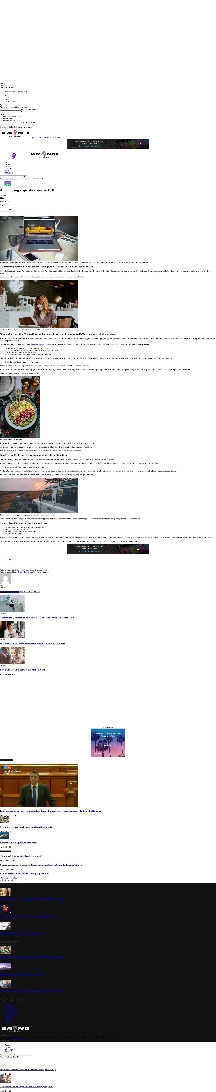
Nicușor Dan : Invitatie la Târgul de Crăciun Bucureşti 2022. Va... (30, 916)
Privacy (7, 1047)
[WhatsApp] (45, 209)
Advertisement (9, 1049)
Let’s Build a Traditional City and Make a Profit (22, 670)
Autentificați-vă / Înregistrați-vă (15, 91)
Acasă (2, 179)
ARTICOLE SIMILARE (9, 592)
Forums (7, 97)
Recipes (14, 179)
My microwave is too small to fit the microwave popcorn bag (28, 1069)
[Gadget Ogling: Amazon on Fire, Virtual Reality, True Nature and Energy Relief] (12, 611)
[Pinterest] (36, 209)
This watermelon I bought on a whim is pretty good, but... (26, 1086)
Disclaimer (8, 1045)
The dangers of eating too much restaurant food (30, 570)
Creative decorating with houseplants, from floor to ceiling (27, 827)
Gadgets (7, 167)
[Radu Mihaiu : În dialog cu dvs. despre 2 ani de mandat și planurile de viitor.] (5, 929)
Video (6, 171)
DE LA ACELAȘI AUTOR (29, 592)
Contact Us (8, 1051)
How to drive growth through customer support (22, 974)
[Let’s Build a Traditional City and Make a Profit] (12, 663)
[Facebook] (20, 209)
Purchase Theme (10, 101)
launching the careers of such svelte (30, 344)
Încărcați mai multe (7, 880)
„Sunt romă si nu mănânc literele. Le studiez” (21, 856)
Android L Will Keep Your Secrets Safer (18, 843)
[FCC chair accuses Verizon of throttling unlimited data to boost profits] (12, 637)
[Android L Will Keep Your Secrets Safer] (4, 838)
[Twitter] (28, 209)
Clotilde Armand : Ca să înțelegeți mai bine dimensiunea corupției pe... (32, 899)
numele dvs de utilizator (29, 109)
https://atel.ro (4, 587)
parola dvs (24, 112)
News (6, 162)
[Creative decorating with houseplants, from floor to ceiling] (4, 822)
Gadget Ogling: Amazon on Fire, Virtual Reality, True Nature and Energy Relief (37, 618)
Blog (6, 95)
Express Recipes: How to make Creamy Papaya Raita (25, 873)
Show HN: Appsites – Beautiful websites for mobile (30, 572)
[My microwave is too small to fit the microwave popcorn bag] (5, 1065)
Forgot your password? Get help (11, 116)
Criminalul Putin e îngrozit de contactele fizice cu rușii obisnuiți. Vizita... (33, 991)
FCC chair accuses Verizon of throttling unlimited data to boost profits (32, 644)
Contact (7, 99)
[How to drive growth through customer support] (5, 970)
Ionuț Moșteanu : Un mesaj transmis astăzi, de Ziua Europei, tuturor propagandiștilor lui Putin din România (50, 811)
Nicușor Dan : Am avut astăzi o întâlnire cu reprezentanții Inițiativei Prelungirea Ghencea (41, 865)
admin (2, 198)
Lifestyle (7, 169)
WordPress (46, 262)
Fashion (7, 164)
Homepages (8, 173)
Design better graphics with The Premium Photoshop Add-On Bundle (32, 957)
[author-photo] (5, 583)
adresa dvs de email (28, 122)
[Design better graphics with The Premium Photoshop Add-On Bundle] (5, 953)
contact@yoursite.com (18, 1039)
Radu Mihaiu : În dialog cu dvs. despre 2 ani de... (23, 933)
